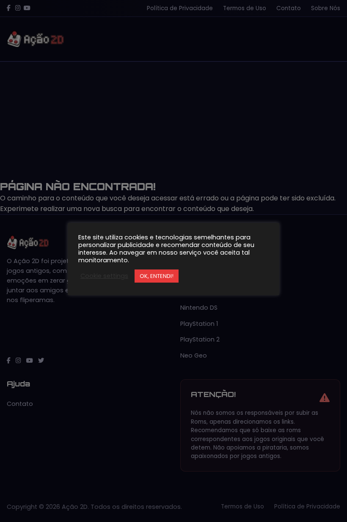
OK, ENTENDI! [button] (157, 276)
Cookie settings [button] (104, 276)
